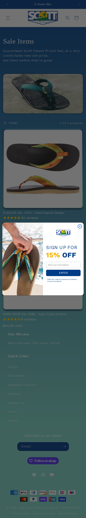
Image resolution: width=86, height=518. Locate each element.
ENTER (63, 272)
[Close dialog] (80, 226)
